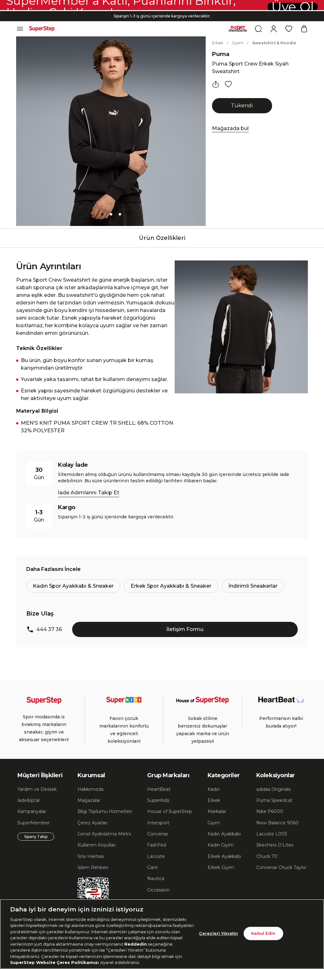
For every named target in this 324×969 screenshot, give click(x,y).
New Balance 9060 (277, 823)
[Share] (216, 84)
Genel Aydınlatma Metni (104, 834)
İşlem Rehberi (93, 867)
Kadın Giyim (221, 845)
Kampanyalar (31, 811)
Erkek (217, 43)
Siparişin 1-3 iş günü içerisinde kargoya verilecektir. (162, 16)
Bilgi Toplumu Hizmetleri (105, 811)
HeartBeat (159, 789)
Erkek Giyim (221, 867)
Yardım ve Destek (37, 789)
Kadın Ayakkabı (224, 834)
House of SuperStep (169, 811)
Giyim (237, 43)
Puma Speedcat (274, 800)
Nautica (155, 878)
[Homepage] (42, 29)
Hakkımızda (90, 789)
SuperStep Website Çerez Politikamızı (55, 962)
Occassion (158, 890)
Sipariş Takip (35, 836)
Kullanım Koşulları (97, 845)
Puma (220, 54)
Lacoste (156, 856)
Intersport (158, 823)
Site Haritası (91, 856)
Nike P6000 (269, 811)
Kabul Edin (263, 933)
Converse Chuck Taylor (281, 867)
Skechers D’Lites (274, 845)
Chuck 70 (266, 856)
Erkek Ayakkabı (224, 856)
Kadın (214, 789)
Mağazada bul (230, 128)
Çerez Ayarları (93, 823)
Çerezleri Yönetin (218, 933)
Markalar (217, 811)
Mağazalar (89, 800)
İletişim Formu (184, 629)
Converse (157, 834)
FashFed (156, 845)
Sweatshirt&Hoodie (274, 43)
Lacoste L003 (271, 834)
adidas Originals (273, 789)
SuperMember (33, 823)
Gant (152, 867)
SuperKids (158, 800)
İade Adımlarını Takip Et (88, 493)
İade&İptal (28, 800)
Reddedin (135, 944)
